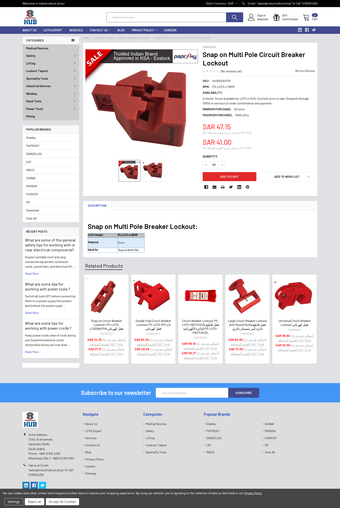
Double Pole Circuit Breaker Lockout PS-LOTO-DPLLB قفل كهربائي (153, 324)
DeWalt (31, 178)
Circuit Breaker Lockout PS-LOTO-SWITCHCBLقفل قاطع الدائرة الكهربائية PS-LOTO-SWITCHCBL (200, 326)
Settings (14, 502)
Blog (121, 30)
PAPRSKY (33, 146)
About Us (29, 30)
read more (32, 273)
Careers (170, 30)
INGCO (30, 170)
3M (28, 202)
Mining (30, 116)
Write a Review (305, 71)
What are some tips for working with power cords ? (48, 325)
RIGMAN (31, 186)
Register (262, 19)
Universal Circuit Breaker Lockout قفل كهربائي (294, 322)
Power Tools (34, 109)
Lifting (30, 63)
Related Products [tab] (104, 266)
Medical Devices (37, 48)
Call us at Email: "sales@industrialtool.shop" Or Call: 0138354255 (51, 470)
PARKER (32, 194)
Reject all (34, 502)
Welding (31, 93)
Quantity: (210, 156)
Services (76, 30)
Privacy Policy (143, 30)
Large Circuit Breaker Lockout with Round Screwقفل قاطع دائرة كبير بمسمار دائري (247, 324)
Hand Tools (34, 101)
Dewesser (32, 210)
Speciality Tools (37, 78)
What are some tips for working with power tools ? (47, 286)
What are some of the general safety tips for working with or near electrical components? (50, 245)
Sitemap (90, 473)
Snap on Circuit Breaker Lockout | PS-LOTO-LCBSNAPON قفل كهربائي (106, 324)
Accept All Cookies (62, 502)
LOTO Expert (52, 30)
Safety (30, 55)
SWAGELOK (34, 154)
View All (31, 218)
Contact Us (99, 30)
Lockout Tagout (37, 71)
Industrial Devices (38, 86)
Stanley (31, 137)
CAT (28, 162)
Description (97, 205)
